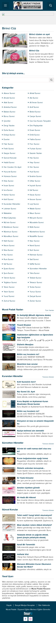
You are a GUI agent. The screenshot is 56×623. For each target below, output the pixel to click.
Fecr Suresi (34, 144)
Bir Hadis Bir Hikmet (26, 497)
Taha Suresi (34, 273)
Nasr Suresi (34, 241)
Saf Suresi (8, 264)
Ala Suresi (34, 98)
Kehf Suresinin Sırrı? (26, 382)
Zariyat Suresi (35, 296)
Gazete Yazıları (36, 153)
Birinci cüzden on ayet (39, 34)
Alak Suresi (8, 102)
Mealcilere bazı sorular (27, 364)
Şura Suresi (8, 273)
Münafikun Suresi (11, 236)
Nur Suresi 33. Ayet (26, 391)
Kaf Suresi (34, 190)
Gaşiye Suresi (9, 153)
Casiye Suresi (35, 116)
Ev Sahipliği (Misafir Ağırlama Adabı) (34, 315)
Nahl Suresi (8, 241)
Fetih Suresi (9, 149)
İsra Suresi (8, 190)
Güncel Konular (10, 158)
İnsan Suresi (9, 185)
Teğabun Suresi (10, 282)
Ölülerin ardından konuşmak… (31, 468)
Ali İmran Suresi (36, 102)
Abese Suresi (9, 93)
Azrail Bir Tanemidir (26, 544)
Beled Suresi (35, 112)
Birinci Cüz (34, 50)
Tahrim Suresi (9, 278)
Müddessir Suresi (11, 227)
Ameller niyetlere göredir (28, 487)
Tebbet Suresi (35, 278)
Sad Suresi (34, 259)
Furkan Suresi (35, 149)
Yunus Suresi (35, 292)
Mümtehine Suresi (37, 232)
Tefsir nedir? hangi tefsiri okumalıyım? (34, 515)
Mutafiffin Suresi (36, 236)
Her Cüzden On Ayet (12, 167)
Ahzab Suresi (9, 98)
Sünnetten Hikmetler (38, 268)
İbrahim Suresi (36, 176)
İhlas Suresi (8, 181)
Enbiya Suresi (9, 135)
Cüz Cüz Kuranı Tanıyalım (40, 121)
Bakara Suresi (9, 112)
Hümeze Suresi (10, 176)
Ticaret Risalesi (24, 325)
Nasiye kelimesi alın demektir (30, 430)
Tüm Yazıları (49, 310)
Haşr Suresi (34, 162)
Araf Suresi (34, 107)
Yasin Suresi (9, 292)
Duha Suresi (9, 130)
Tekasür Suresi (36, 282)
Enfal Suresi (35, 135)
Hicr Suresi (34, 167)
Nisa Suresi (8, 250)
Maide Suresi (35, 208)
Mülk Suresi (34, 227)
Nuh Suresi (34, 250)
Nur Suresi (8, 255)
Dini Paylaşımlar (36, 125)
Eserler (7, 139)
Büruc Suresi (9, 116)
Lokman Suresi (10, 208)
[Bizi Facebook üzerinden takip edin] (26, 619)
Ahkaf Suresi (35, 93)
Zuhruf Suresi (9, 301)
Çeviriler (7, 121)
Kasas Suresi (35, 195)
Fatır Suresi (8, 144)
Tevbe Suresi (35, 287)
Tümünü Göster (48, 377)
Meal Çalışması (10, 218)
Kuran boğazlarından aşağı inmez (32, 458)
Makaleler (8, 213)
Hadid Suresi (9, 162)
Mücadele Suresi (37, 222)
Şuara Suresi (9, 268)
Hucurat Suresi (10, 172)
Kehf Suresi (8, 199)
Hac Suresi (34, 158)
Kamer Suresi (9, 195)
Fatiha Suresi (35, 139)
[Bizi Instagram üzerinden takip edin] (30, 619)
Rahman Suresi (36, 255)
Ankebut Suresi (10, 107)
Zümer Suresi (35, 301)
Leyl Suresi (34, 204)
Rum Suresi (8, 259)
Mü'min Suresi (9, 222)
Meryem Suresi (36, 218)
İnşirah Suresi (35, 185)
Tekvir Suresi (9, 287)
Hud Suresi (34, 172)
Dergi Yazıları (9, 125)
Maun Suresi (35, 213)
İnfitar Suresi (35, 181)
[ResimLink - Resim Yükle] (28, 614)
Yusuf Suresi (9, 296)
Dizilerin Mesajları (25, 344)
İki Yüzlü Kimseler (25, 478)
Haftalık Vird (23, 554)
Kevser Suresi (35, 199)
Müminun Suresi (10, 232)
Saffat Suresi (35, 264)
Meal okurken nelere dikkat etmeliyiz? (34, 525)
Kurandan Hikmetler (12, 204)
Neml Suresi (35, 245)
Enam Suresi (35, 130)
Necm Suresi (9, 245)
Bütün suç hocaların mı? (28, 354)
